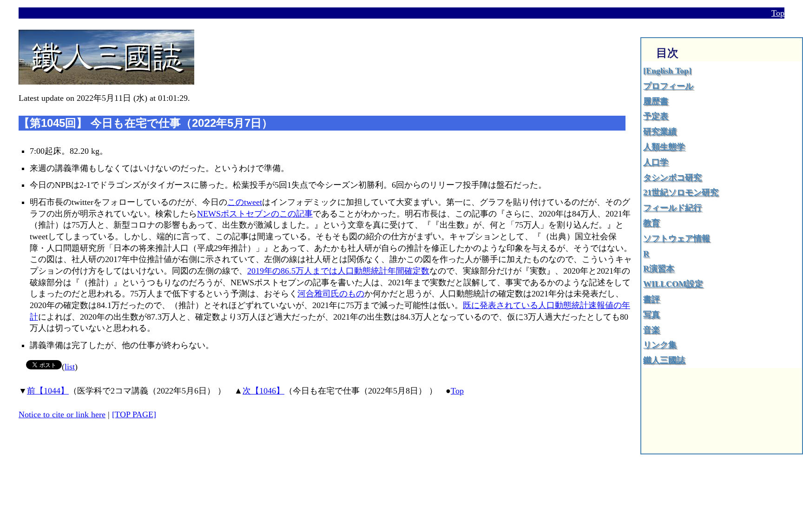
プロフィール (668, 86)
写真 (651, 314)
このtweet (244, 202)
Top (777, 13)
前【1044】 (48, 390)
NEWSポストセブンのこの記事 (255, 213)
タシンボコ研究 (672, 177)
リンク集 (660, 344)
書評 (651, 299)
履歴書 (655, 101)
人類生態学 (664, 146)
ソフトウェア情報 (676, 238)
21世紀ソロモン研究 (680, 192)
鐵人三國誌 (664, 360)
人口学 (655, 162)
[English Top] (667, 70)
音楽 (651, 330)
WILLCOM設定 (673, 284)
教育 (651, 223)
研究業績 (660, 131)
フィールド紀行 (672, 207)
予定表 (655, 116)
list (70, 366)
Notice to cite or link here (62, 414)
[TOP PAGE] (134, 414)
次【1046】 (263, 390)
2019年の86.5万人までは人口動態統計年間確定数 (338, 271)
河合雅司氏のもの (330, 293)
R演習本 (658, 268)
